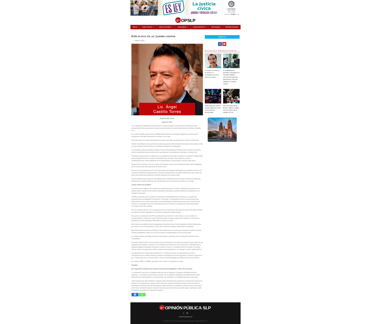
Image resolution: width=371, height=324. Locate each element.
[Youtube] (224, 44)
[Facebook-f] (220, 44)
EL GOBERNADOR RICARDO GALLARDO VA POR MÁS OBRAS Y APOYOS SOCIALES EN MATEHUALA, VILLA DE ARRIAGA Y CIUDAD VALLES (231, 77)
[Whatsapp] (142, 294)
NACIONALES (215, 27)
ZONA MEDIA (181, 27)
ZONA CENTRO (147, 27)
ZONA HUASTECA (199, 27)
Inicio (135, 27)
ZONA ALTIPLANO (165, 27)
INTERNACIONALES (231, 27)
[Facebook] (135, 294)
